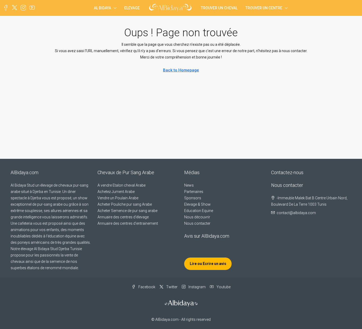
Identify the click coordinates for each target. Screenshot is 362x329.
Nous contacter (197, 223)
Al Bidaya (102, 8)
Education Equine (198, 211)
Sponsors (192, 198)
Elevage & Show (197, 204)
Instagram (197, 287)
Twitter (171, 287)
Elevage (132, 8)
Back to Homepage (181, 70)
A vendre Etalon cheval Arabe (121, 185)
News (189, 185)
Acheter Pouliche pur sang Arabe (125, 204)
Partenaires (193, 192)
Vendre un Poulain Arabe (118, 198)
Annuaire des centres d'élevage (123, 217)
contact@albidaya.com (296, 213)
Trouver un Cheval (219, 8)
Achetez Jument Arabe (116, 192)
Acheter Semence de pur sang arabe (127, 211)
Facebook (146, 287)
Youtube (223, 287)
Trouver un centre (263, 8)
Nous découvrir (197, 217)
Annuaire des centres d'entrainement (128, 223)
